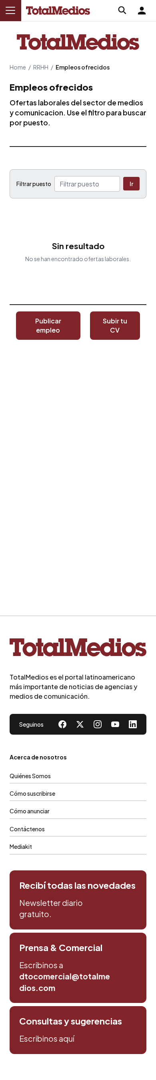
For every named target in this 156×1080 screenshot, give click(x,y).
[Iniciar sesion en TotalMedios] (142, 10)
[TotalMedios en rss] (133, 724)
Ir (131, 183)
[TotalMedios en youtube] (115, 724)
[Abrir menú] (10, 10)
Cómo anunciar (30, 810)
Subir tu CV (115, 325)
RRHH (40, 67)
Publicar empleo (48, 325)
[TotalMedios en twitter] (80, 724)
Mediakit (21, 846)
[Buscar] (122, 10)
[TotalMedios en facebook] (62, 724)
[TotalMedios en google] (98, 724)
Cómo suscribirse (32, 793)
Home (18, 67)
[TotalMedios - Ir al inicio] (58, 10)
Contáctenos (27, 828)
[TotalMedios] (78, 649)
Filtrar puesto (33, 183)
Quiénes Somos (30, 775)
